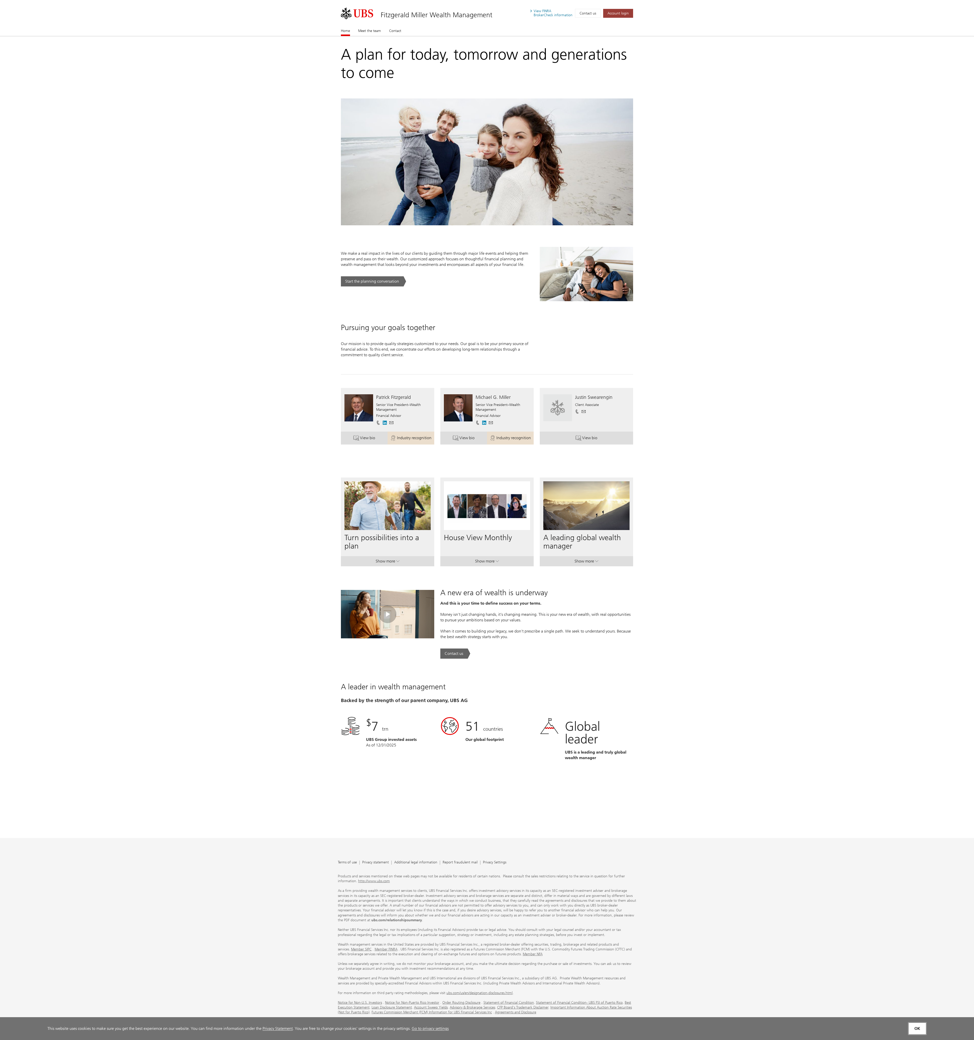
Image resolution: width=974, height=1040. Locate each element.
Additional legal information (415, 862)
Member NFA (533, 954)
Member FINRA (386, 949)
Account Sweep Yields (431, 1007)
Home (345, 31)
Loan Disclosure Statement (392, 1007)
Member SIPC (361, 949)
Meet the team (369, 31)
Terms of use (347, 862)
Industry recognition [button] (415, 438)
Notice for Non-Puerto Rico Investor (412, 1002)
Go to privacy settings (430, 1028)
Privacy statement (375, 862)
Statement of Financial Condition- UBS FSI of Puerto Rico (579, 1002)
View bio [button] (374, 438)
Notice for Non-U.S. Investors (360, 1002)
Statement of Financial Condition (508, 1002)
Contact (395, 31)
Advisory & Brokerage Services (472, 1007)
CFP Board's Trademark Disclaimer (522, 1007)
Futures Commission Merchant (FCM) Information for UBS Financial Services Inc (432, 1012)
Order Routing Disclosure (461, 1002)
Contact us (588, 13)
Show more (387, 562)
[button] (391, 423)
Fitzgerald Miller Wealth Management (436, 15)
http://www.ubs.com (374, 881)
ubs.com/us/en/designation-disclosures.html (479, 993)
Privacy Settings (494, 862)
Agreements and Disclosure (515, 1012)
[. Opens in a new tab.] (357, 13)
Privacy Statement (278, 1028)
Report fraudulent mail (460, 862)
